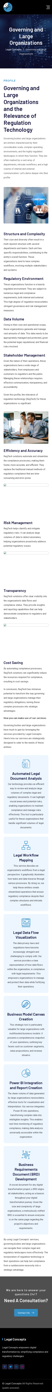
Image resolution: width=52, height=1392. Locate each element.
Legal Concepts (13, 1383)
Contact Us (24, 1312)
